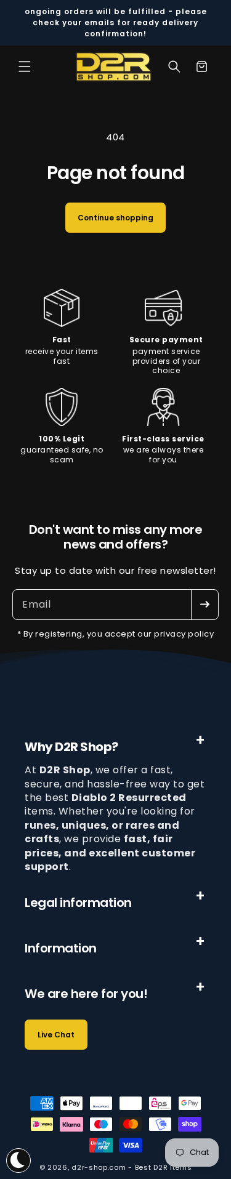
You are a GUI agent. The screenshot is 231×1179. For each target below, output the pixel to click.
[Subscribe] (204, 604)
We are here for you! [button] (86, 993)
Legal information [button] (78, 902)
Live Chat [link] (56, 1034)
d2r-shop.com (98, 1167)
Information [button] (61, 948)
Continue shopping (115, 217)
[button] (24, 66)
